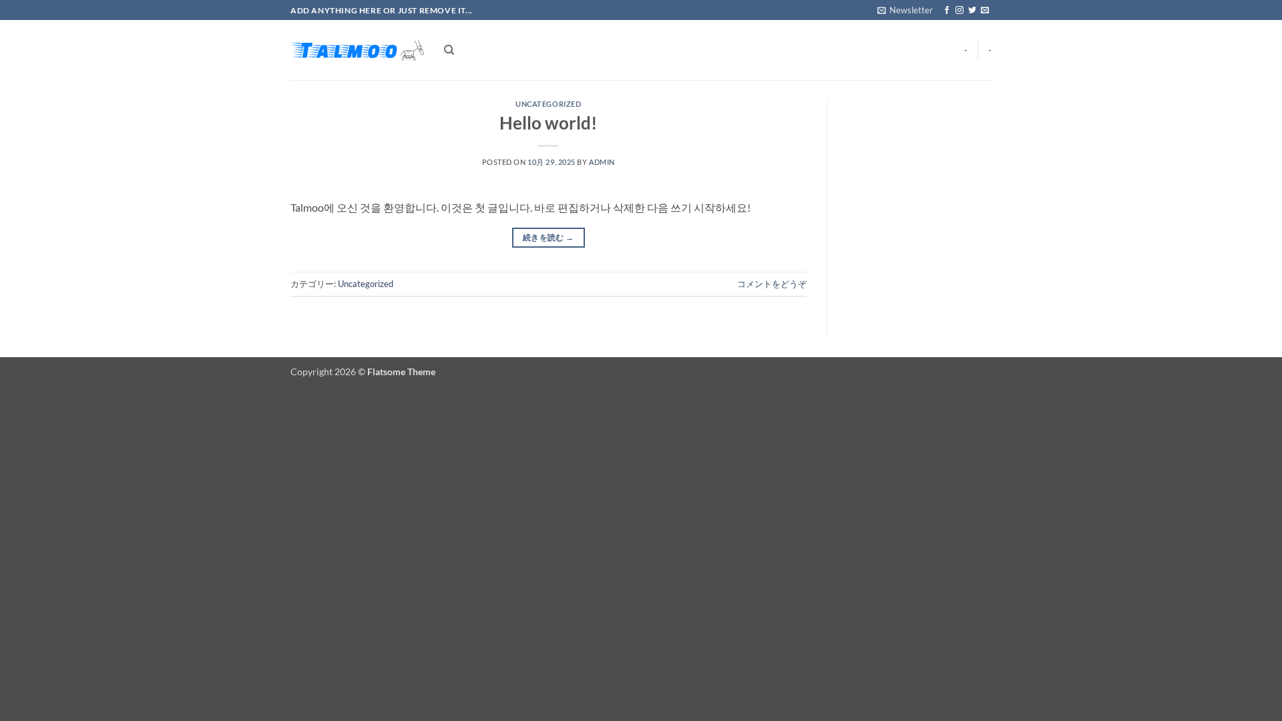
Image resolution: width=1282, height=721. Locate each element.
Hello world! (548, 123)
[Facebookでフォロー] (947, 10)
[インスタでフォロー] (959, 10)
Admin (602, 162)
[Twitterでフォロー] (972, 10)
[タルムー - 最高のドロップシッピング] (357, 50)
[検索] (449, 50)
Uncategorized (548, 103)
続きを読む (548, 237)
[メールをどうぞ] (985, 10)
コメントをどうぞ (772, 283)
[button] (905, 10)
